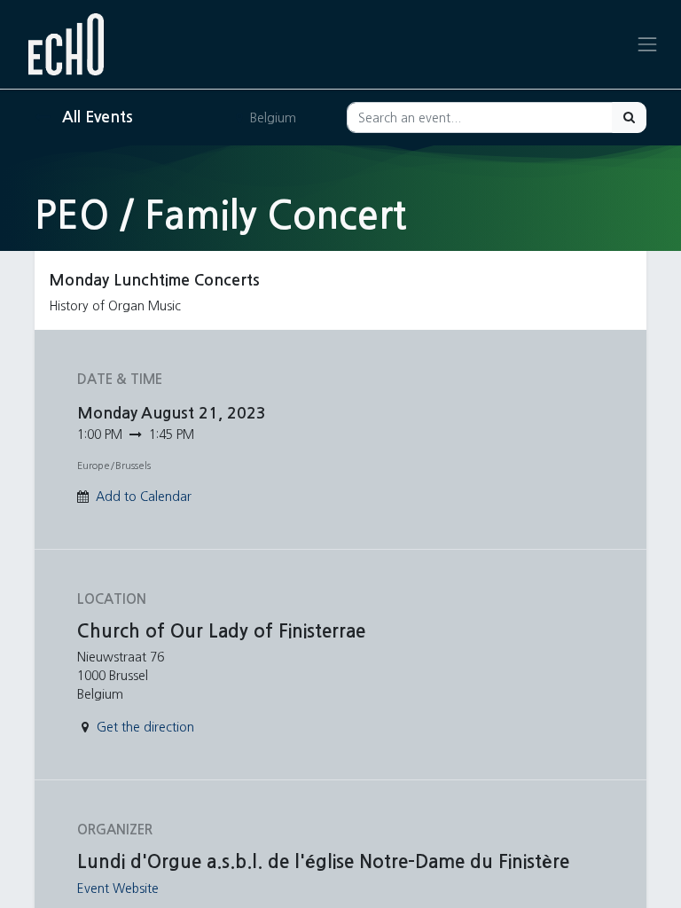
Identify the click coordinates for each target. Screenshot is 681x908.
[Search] (629, 117)
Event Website (118, 888)
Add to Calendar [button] (144, 496)
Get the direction (145, 727)
